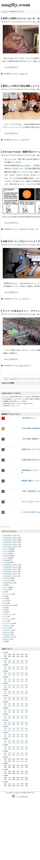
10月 (18, 662)
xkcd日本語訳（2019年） (11, 546)
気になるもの (7, 634)
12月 (26, 662)
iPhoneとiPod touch (9, 605)
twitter (5, 612)
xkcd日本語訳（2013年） (11, 576)
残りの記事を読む (11, 67)
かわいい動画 (7, 549)
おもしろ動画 (7, 551)
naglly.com (4, 11)
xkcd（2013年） (14, 168)
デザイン (6, 628)
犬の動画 (22, 74)
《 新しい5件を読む (10, 379)
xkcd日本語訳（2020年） (11, 544)
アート (6, 616)
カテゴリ (9, 159)
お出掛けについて (9, 614)
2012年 (12, 175)
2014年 (26, 175)
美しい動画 (7, 553)
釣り (5, 610)
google (6, 600)
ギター (6, 603)
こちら (21, 401)
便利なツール (7, 625)
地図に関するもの (9, 582)
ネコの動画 (22, 139)
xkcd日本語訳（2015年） (11, 571)
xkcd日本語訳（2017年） (27, 229)
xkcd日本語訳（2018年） (11, 564)
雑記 (5, 641)
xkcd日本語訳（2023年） (11, 537)
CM (5, 596)
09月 (13, 662)
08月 (9, 662)
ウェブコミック (8, 619)
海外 (5, 592)
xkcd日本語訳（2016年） (11, 569)
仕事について (7, 632)
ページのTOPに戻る (21, 796)
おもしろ (6, 589)
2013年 (19, 175)
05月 (22, 660)
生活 (5, 607)
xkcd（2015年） (26, 165)
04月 (18, 660)
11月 (22, 662)
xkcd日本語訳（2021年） (11, 542)
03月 (13, 660)
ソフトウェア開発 (9, 623)
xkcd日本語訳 (7, 578)
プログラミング (8, 630)
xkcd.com (6, 217)
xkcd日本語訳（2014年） (11, 573)
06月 (26, 660)
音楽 (5, 585)
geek (5, 598)
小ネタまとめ (7, 580)
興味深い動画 (23, 365)
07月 (5, 662)
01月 (5, 654)
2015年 (33, 175)
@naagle (12, 403)
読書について (7, 639)
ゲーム (6, 621)
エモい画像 (7, 587)
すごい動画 (22, 299)
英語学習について (9, 637)
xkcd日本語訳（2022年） (11, 540)
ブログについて (8, 594)
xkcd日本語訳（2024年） (11, 535)
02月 (9, 660)
